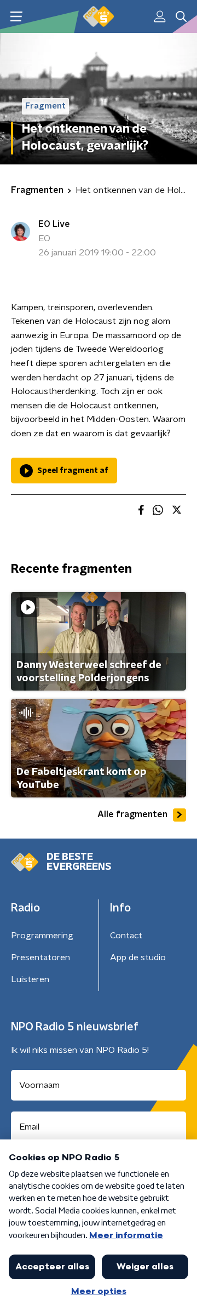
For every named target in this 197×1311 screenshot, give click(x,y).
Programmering (42, 935)
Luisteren (30, 979)
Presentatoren (40, 957)
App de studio (138, 957)
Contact (126, 935)
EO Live (54, 224)
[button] (16, 17)
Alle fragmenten (132, 814)
